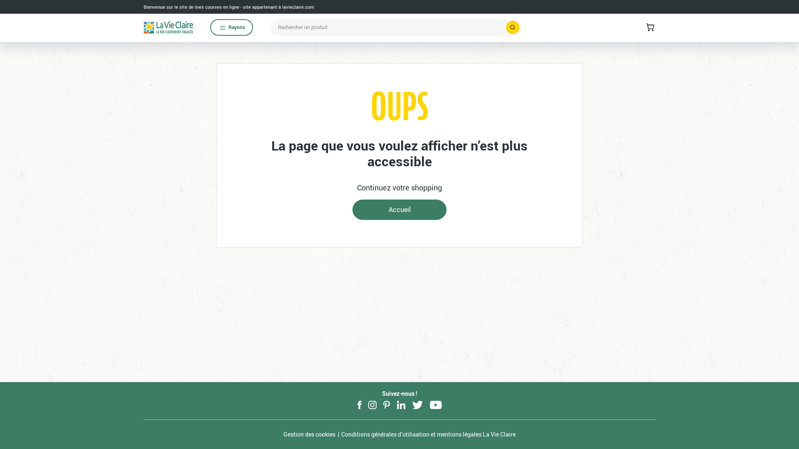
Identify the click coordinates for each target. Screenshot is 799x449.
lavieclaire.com (298, 7)
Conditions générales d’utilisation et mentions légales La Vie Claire (428, 434)
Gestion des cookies (309, 434)
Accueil (400, 209)
